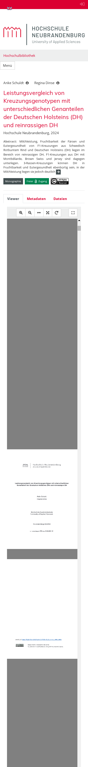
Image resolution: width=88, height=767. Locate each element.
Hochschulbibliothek (19, 55)
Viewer (13, 198)
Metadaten (36, 198)
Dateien (60, 198)
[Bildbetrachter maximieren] (73, 213)
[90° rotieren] (56, 213)
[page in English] (9, 8)
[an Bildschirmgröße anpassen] (47, 213)
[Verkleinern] (30, 213)
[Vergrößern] (20, 213)
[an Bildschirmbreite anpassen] (39, 213)
